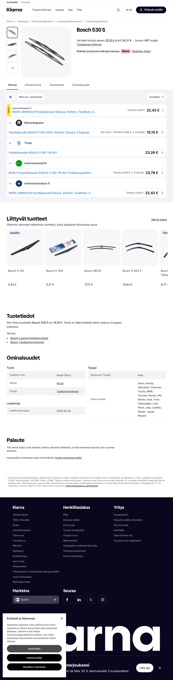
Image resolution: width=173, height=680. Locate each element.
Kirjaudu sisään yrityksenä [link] (128, 520)
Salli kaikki (34, 648)
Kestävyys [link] (18, 551)
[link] (67, 600)
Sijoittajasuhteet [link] (21, 582)
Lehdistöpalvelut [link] (22, 530)
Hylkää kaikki (34, 657)
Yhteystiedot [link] (20, 566)
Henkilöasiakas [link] (76, 507)
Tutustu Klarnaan (41, 9)
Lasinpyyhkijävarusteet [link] (69, 21)
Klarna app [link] (69, 525)
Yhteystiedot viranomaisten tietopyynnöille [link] (36, 571)
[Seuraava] (161, 257)
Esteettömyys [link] (20, 556)
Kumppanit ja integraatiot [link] (127, 540)
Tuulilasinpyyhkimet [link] (96, 21)
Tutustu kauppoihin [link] (73, 530)
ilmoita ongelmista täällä (68, 457)
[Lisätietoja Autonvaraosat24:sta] (10, 163)
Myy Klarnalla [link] (121, 525)
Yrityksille (25, 2)
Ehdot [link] (16, 525)
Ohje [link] (65, 514)
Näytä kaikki (159, 219)
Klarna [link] (10, 21)
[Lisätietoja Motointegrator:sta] (10, 123)
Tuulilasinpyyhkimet (89, 44)
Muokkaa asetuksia (34, 667)
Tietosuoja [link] (18, 535)
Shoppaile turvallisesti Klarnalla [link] (80, 545)
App (70, 9)
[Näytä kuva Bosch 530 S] (12, 32)
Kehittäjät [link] (119, 530)
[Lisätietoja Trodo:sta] (10, 143)
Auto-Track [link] (19, 561)
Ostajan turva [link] (70, 535)
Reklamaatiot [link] (70, 540)
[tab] (12, 85)
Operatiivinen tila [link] (123, 535)
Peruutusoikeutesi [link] (73, 556)
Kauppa (59, 9)
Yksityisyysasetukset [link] (74, 551)
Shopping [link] (23, 21)
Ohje (79, 9)
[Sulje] (62, 618)
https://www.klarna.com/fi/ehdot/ (82, 486)
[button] (129, 10)
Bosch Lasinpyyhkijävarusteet (29, 338)
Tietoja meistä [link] (20, 514)
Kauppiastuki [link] (121, 514)
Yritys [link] (119, 507)
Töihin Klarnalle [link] (21, 520)
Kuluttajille (12, 2)
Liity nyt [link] (145, 668)
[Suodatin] (10, 97)
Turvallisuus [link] (19, 540)
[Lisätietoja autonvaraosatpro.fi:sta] (10, 183)
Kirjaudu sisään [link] (71, 520)
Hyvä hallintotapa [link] (22, 576)
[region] (34, 645)
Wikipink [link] (17, 545)
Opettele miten (141, 51)
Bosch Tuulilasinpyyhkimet (27, 342)
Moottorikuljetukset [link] (42, 21)
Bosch (60, 383)
